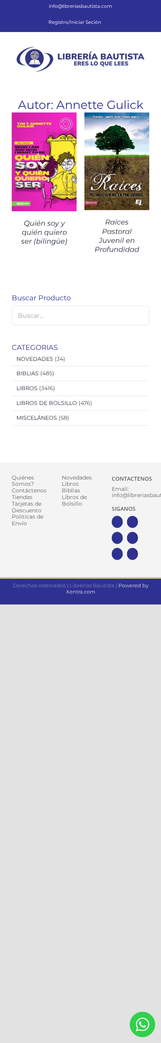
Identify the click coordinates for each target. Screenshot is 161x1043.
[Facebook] (117, 522)
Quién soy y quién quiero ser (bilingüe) (44, 232)
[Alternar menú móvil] (146, 79)
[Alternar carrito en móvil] (118, 79)
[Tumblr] (132, 554)
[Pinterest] (117, 554)
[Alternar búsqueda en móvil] (132, 79)
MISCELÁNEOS (36, 417)
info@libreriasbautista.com (80, 6)
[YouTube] (132, 538)
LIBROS (27, 388)
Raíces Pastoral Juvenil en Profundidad (117, 236)
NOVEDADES (34, 358)
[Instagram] (117, 538)
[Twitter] (132, 522)
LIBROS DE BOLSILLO (46, 403)
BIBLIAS (27, 373)
